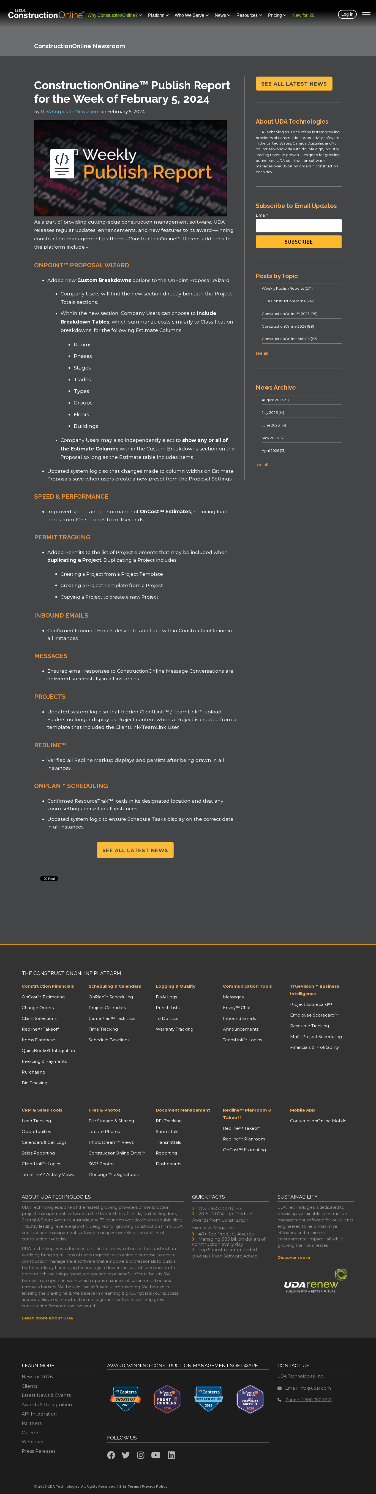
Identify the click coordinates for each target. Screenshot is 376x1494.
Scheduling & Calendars (115, 986)
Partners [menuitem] (32, 1423)
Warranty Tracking (174, 1029)
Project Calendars (107, 1007)
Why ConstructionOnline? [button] (113, 15)
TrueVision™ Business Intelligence (314, 990)
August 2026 (275, 400)
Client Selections (39, 1018)
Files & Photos (105, 1110)
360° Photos (101, 1163)
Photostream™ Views (111, 1142)
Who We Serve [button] (189, 15)
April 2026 (273, 450)
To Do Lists (167, 1018)
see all (262, 353)
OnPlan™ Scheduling (111, 996)
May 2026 (273, 438)
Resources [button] (247, 15)
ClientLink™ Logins (41, 1163)
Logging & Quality (175, 986)
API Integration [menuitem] (39, 1414)
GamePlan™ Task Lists (112, 1018)
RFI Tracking (169, 1120)
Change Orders (38, 1007)
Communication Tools (247, 986)
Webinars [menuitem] (32, 1441)
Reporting (166, 1153)
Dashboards (168, 1163)
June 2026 (274, 425)
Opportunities (36, 1131)
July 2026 (273, 412)
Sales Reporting (38, 1153)
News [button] (220, 15)
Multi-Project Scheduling (316, 1036)
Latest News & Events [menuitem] (46, 1395)
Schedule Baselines (109, 1039)
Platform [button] (156, 15)
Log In (347, 14)
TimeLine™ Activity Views (48, 1174)
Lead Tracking (36, 1120)
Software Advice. (241, 1256)
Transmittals (168, 1142)
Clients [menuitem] (29, 1386)
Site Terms (129, 1486)
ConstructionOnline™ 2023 (289, 313)
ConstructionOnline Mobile (290, 338)
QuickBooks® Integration (48, 1050)
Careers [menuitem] (30, 1432)
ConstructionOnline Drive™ (117, 1153)
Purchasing (33, 1072)
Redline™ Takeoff (40, 1029)
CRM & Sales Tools (42, 1110)
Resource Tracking (309, 1025)
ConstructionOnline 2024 (288, 326)
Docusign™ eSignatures (113, 1174)
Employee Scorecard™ (314, 1015)
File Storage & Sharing (111, 1120)
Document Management (183, 1110)
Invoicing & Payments (44, 1061)
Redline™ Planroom (244, 1139)
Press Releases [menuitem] (39, 1451)
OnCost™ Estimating (43, 996)
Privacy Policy (154, 1486)
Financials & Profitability (314, 1047)
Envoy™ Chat (237, 1007)
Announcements (240, 1029)
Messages (233, 996)
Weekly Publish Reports (287, 288)
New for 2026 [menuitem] (37, 1376)
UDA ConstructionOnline (288, 301)
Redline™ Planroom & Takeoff (247, 1113)
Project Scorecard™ (311, 1004)
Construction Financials (48, 986)
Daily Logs (166, 996)
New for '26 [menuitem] (303, 15)
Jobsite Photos (104, 1131)
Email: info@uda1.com (308, 1388)
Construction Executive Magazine (220, 1224)
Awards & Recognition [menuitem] (47, 1404)
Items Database (38, 1039)
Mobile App (302, 1110)
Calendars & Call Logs (44, 1142)
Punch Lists (167, 1007)
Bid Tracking (34, 1082)
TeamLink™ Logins (242, 1039)
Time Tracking (103, 1029)
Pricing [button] (275, 15)
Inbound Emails (239, 1018)
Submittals (167, 1131)
